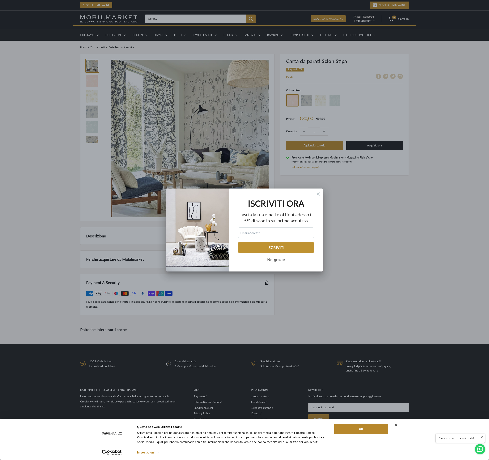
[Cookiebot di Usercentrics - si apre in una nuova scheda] (112, 452)
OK (361, 429)
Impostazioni (146, 452)
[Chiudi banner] (396, 424)
